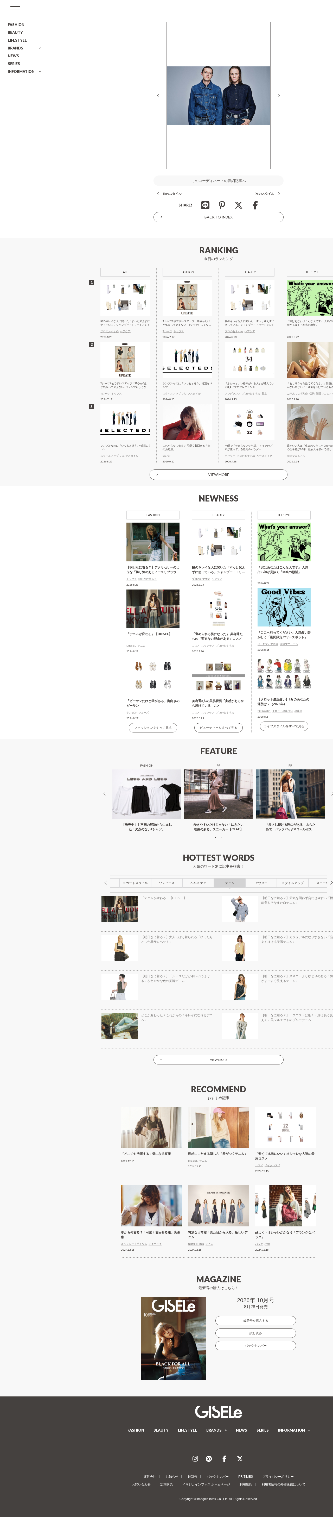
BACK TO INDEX (218, 217)
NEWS (13, 56)
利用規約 (246, 1484)
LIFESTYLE (17, 40)
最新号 (192, 1476)
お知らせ (172, 1476)
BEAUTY (15, 32)
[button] (215, 837)
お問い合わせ (141, 1484)
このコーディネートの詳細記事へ (218, 181)
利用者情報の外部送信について (283, 1484)
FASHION (16, 24)
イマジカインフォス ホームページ (206, 1484)
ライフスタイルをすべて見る (284, 726)
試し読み (255, 1333)
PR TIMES (245, 1476)
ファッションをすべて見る (153, 728)
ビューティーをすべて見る (218, 728)
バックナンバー (256, 1345)
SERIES (14, 63)
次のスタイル (264, 194)
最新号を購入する (255, 1320)
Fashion (153, 515)
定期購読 (166, 1484)
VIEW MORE (218, 474)
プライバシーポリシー (278, 1476)
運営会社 (150, 1476)
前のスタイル (172, 194)
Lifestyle (284, 515)
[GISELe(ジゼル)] (218, 1412)
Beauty (219, 515)
